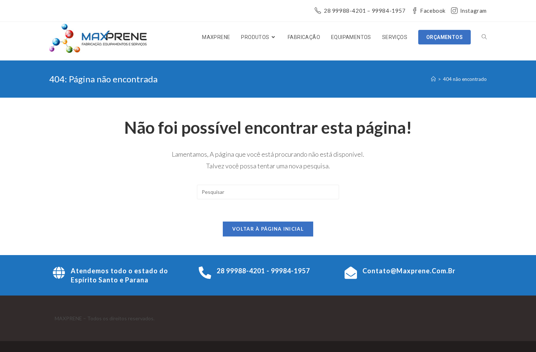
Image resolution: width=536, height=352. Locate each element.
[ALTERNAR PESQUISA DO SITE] (484, 37)
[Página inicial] (433, 79)
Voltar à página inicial (268, 229)
